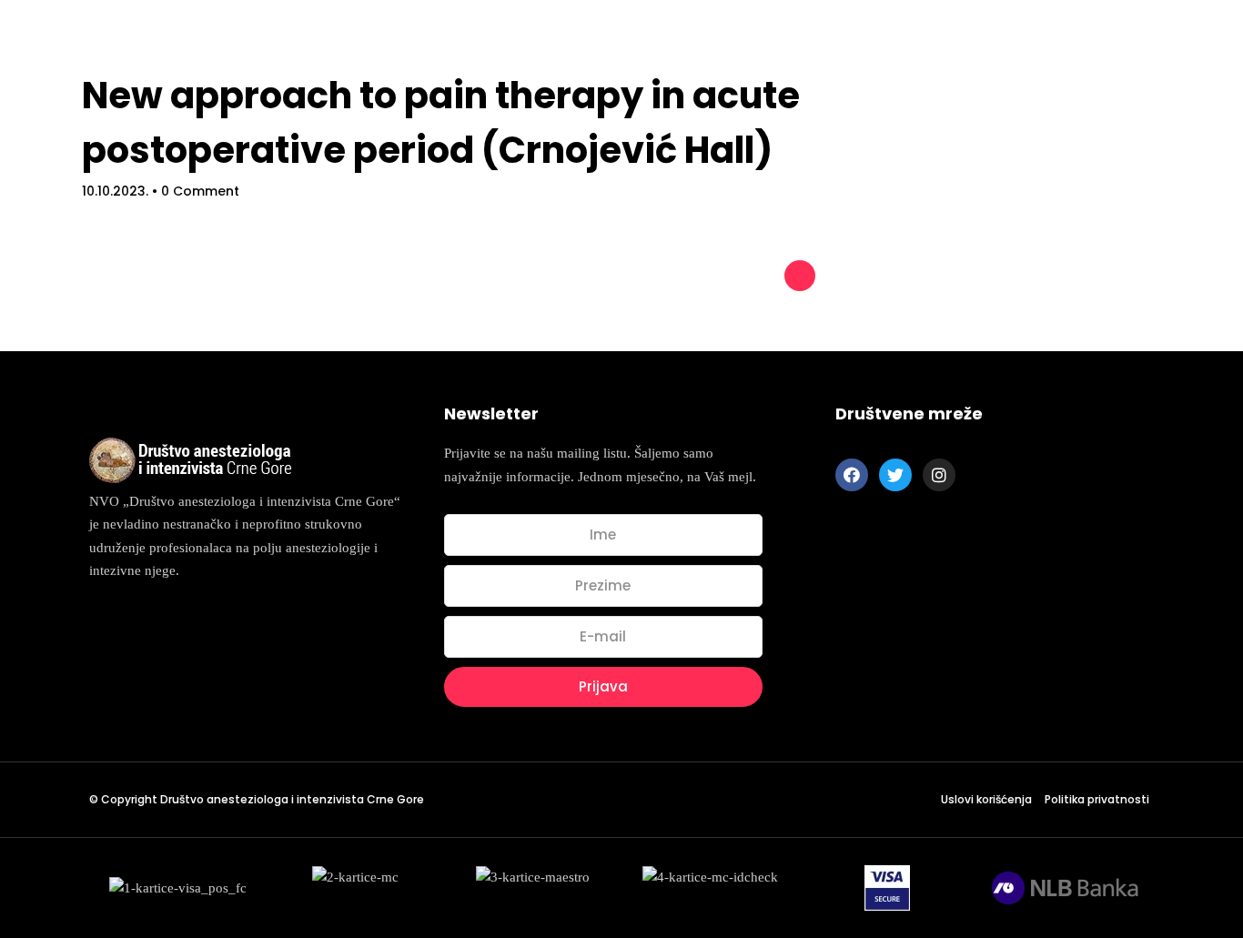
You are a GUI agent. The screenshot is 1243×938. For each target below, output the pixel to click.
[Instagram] (939, 475)
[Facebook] (851, 475)
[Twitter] (895, 475)
